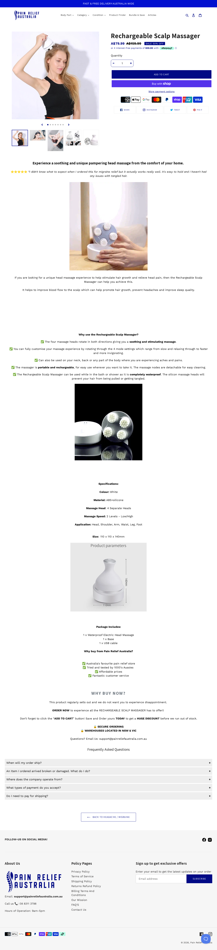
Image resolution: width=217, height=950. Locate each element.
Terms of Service (82, 876)
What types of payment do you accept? (33, 787)
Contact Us (78, 909)
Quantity (116, 55)
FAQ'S (75, 904)
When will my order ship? (24, 762)
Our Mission (79, 900)
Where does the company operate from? (34, 779)
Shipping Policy (81, 881)
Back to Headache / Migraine (111, 816)
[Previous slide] (42, 124)
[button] (47, 124)
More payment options (162, 91)
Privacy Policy (80, 871)
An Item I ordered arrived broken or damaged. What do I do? (48, 771)
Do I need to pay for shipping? (27, 796)
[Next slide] (68, 124)
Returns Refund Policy (86, 886)
